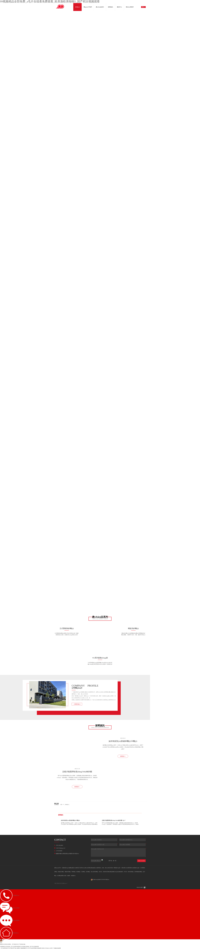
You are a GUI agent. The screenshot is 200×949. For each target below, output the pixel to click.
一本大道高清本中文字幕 (6, 948)
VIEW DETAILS (92, 827)
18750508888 (59, 850)
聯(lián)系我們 (130, 7)
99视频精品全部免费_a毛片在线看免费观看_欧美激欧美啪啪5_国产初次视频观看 (19, 946)
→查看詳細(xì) (76, 704)
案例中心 (119, 7)
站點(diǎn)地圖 (140, 887)
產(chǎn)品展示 (100, 7)
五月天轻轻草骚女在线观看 (34, 948)
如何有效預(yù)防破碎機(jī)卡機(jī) (123, 741)
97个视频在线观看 (56, 948)
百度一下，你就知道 (64, 804)
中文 (143, 7)
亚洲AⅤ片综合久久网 (46, 948)
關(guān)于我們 (88, 7)
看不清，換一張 (112, 860)
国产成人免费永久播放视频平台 (20, 948)
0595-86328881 (59, 845)
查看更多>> (123, 756)
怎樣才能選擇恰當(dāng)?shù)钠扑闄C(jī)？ (114, 820)
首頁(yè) (77, 7)
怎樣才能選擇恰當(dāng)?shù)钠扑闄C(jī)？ (77, 772)
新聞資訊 (110, 7)
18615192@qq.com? (60, 848)
